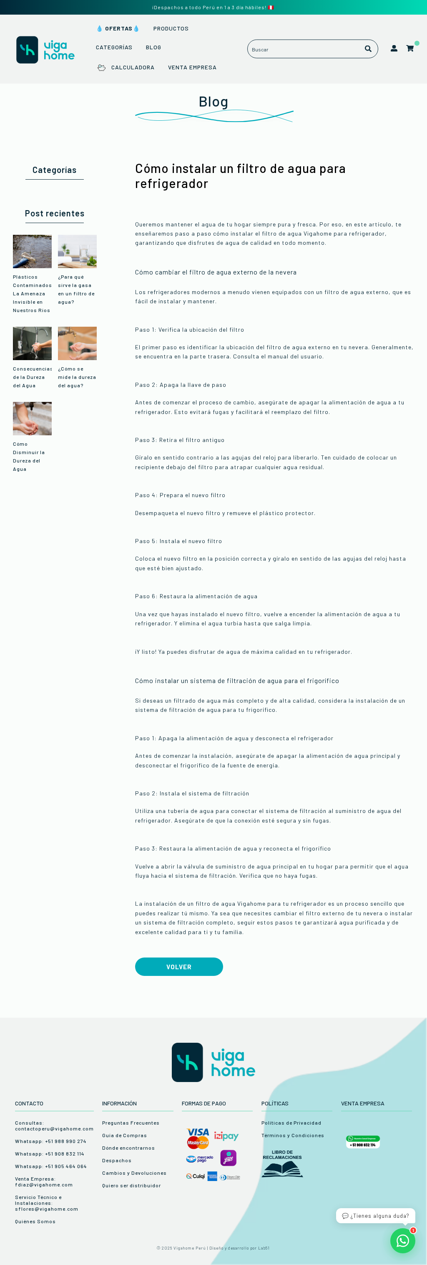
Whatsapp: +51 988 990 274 (51, 1141)
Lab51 (264, 1247)
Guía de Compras (124, 1135)
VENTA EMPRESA (192, 67)
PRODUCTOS (171, 28)
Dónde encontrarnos (128, 1148)
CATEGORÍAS (114, 47)
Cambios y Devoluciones (134, 1173)
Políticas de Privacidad (291, 1122)
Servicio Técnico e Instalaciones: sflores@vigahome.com (46, 1203)
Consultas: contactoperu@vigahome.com (54, 1125)
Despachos (117, 1160)
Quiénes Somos (35, 1221)
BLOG (153, 47)
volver (179, 966)
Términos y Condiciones (292, 1135)
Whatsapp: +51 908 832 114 (50, 1153)
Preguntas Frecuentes (131, 1122)
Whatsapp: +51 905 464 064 (51, 1166)
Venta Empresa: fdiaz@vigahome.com (44, 1181)
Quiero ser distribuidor (131, 1185)
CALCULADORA (132, 67)
